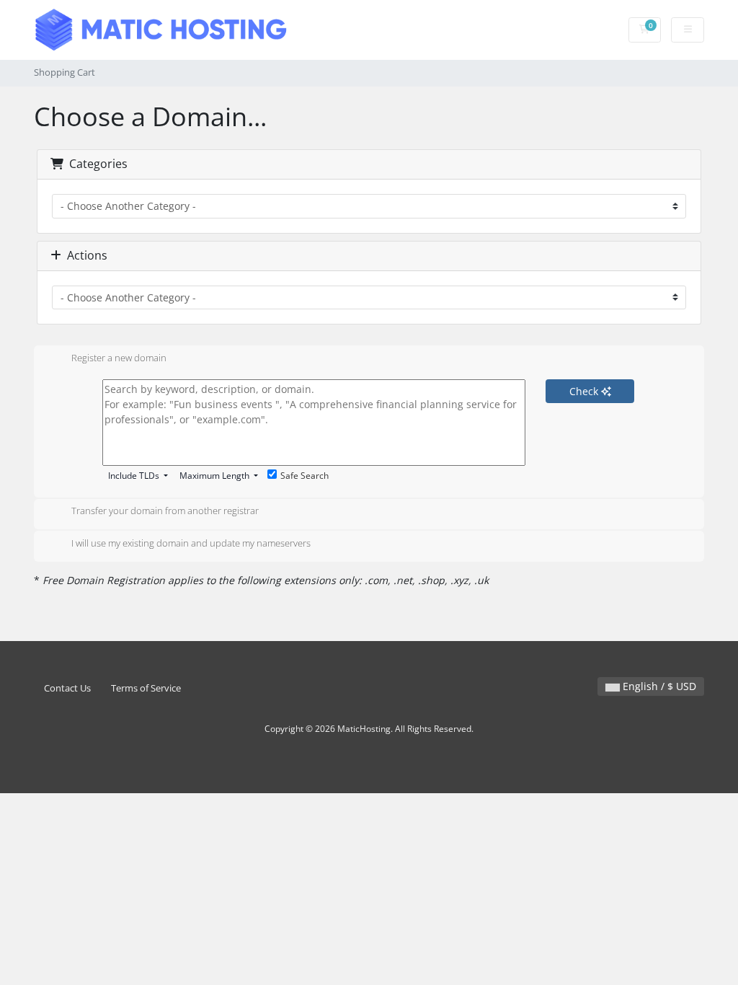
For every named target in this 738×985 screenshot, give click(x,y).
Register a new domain (118, 357)
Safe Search (304, 475)
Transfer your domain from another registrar (165, 511)
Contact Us (67, 688)
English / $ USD (658, 686)
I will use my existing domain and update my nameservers (191, 542)
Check (585, 391)
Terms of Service (146, 688)
